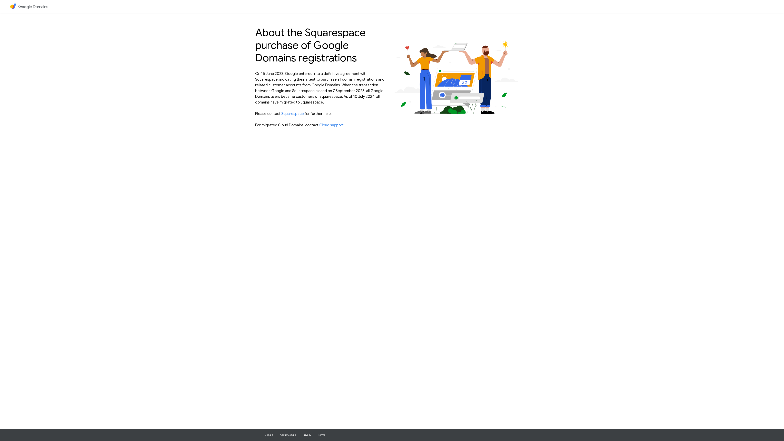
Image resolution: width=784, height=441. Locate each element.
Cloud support (331, 125)
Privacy (307, 434)
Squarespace (292, 113)
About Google (288, 434)
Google (268, 434)
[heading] (32, 6)
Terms (321, 434)
